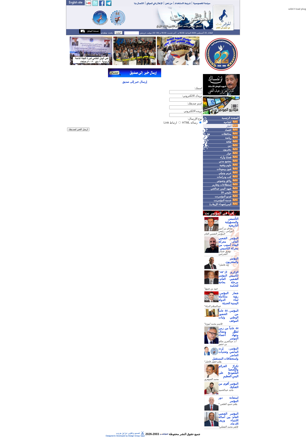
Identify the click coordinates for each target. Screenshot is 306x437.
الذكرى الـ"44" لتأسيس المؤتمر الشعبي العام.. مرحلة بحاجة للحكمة (228, 279)
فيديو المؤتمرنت (223, 196)
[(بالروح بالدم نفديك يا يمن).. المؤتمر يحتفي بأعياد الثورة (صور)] (134, 50)
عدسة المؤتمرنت (222, 200)
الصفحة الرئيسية (230, 117)
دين (229, 145)
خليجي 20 (226, 192)
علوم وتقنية (225, 165)
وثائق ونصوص (224, 180)
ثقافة (228, 141)
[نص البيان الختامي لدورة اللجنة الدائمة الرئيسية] (91, 50)
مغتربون (227, 149)
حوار (229, 153)
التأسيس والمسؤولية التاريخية (231, 222)
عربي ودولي (225, 173)
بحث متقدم (106, 32)
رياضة (228, 137)
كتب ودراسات (224, 176)
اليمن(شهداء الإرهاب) (220, 204)
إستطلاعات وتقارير (221, 184)
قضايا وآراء (225, 157)
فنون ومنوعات (224, 169)
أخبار (228, 126)
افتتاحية (227, 122)
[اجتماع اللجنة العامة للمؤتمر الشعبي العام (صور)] (178, 50)
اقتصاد (228, 130)
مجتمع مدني (225, 161)
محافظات (226, 133)
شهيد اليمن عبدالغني (221, 188)
